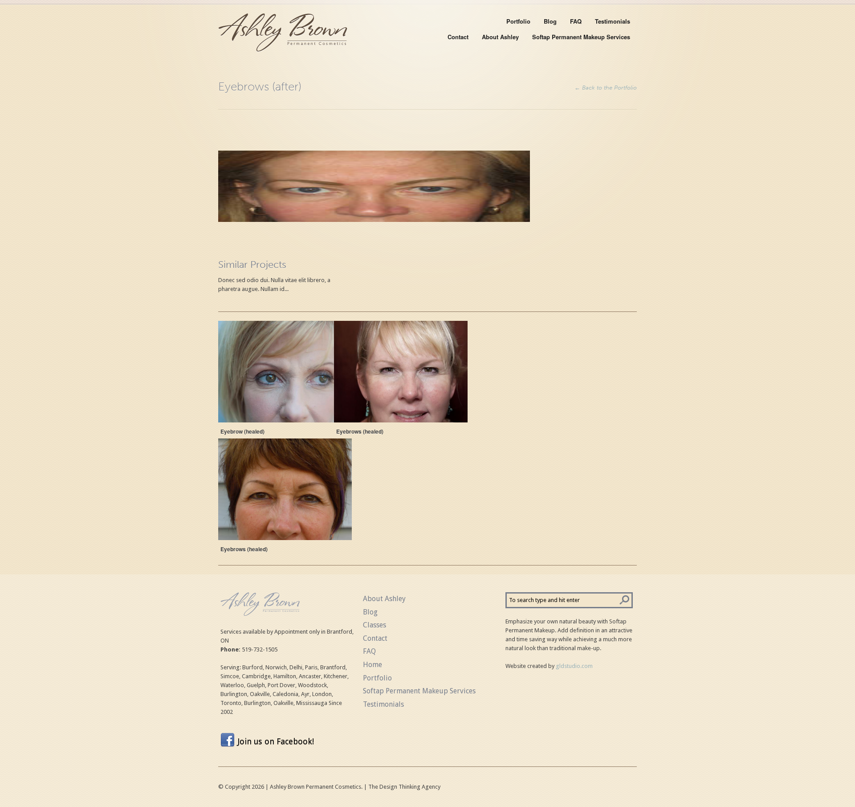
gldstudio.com (574, 666)
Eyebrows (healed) (359, 431)
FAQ (576, 21)
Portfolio (518, 21)
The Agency (404, 786)
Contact (458, 37)
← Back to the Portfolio (605, 87)
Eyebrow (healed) (242, 431)
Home (372, 664)
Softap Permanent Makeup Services (581, 37)
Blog (550, 21)
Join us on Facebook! (275, 741)
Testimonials (612, 21)
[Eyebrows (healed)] (401, 371)
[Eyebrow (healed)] (285, 371)
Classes (374, 625)
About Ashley (500, 37)
